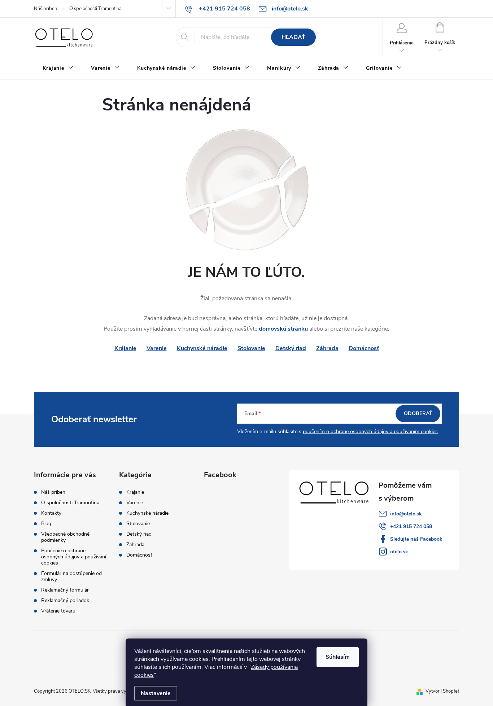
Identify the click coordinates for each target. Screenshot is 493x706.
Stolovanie (251, 348)
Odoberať (418, 413)
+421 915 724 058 (411, 526)
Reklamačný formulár (65, 590)
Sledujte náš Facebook (416, 539)
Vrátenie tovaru (58, 610)
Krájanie (135, 492)
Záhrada (327, 348)
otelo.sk (399, 551)
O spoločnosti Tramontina (95, 8)
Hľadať (293, 37)
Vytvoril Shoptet (442, 691)
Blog (46, 523)
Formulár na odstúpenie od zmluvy (71, 576)
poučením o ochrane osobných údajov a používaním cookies (370, 431)
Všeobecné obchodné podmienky (65, 537)
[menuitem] (58, 68)
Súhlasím (338, 657)
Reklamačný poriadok (65, 600)
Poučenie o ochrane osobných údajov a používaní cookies (73, 556)
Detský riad (290, 348)
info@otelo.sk (406, 513)
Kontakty (51, 513)
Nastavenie (156, 693)
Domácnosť (364, 348)
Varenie (157, 348)
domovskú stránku (283, 329)
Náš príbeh (45, 8)
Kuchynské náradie (202, 348)
